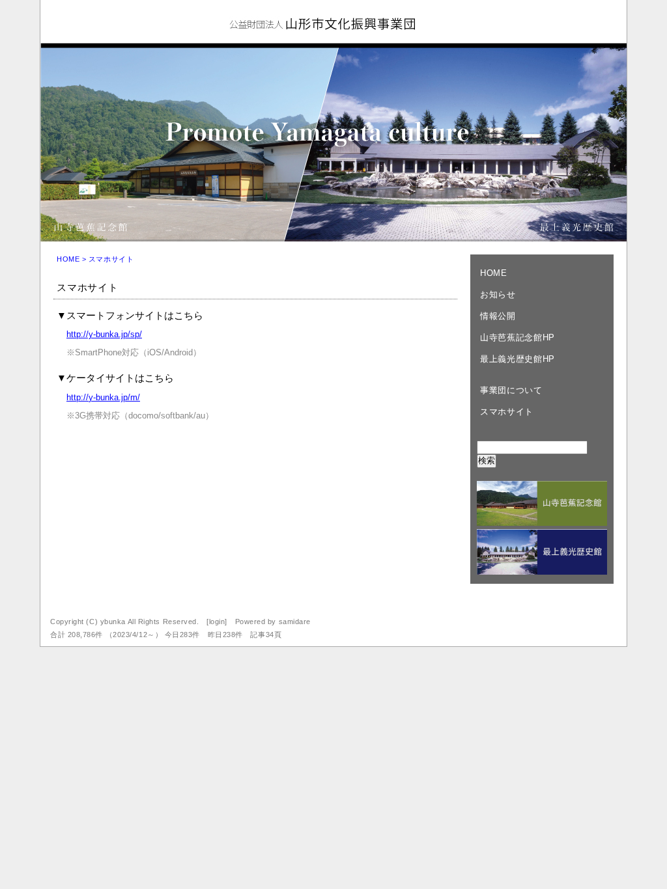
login (217, 621)
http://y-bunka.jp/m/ (103, 397)
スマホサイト (506, 412)
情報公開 (498, 316)
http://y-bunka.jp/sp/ (104, 334)
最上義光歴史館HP (517, 359)
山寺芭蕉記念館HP (517, 337)
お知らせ (498, 294)
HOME (68, 259)
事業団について (511, 390)
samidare (295, 621)
